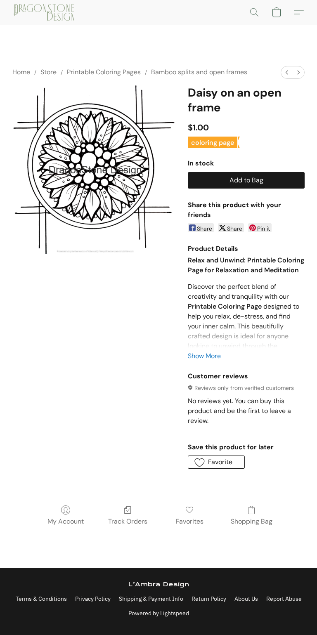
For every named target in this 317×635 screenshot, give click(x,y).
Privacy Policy (93, 598)
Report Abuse (284, 598)
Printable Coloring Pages (104, 72)
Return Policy (209, 598)
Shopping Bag (251, 521)
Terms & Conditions (41, 598)
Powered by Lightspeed (158, 613)
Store (48, 72)
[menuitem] (287, 72)
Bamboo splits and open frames (199, 72)
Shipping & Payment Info (151, 598)
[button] (43, 12)
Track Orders (127, 521)
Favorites (189, 521)
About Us (246, 598)
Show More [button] (204, 356)
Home (21, 72)
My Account (65, 521)
